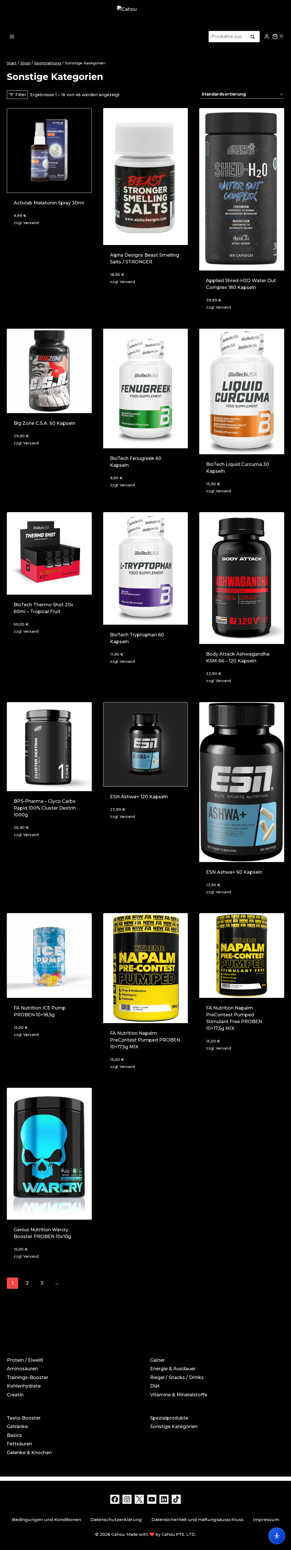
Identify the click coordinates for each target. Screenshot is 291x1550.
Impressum (266, 1519)
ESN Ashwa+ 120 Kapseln (139, 796)
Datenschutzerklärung (116, 1519)
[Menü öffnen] (12, 36)
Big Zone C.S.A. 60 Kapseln (44, 423)
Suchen (254, 37)
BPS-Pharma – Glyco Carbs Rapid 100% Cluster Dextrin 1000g (45, 808)
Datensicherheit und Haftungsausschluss (197, 1519)
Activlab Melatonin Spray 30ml (49, 203)
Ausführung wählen (39, 1050)
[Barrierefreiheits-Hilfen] (276, 1535)
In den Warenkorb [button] (36, 238)
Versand (31, 223)
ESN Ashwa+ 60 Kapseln (234, 872)
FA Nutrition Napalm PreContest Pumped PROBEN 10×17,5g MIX (145, 1039)
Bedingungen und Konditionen (46, 1519)
